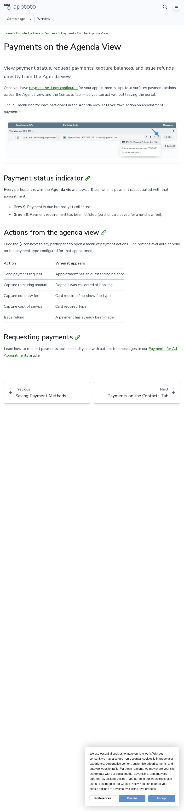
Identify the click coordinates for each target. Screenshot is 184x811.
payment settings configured (53, 87)
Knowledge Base (28, 33)
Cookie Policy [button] (129, 784)
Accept (162, 798)
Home (8, 33)
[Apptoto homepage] (20, 7)
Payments (51, 33)
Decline (132, 798)
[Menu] (176, 7)
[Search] (165, 7)
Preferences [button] (148, 789)
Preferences (102, 798)
